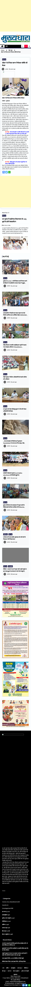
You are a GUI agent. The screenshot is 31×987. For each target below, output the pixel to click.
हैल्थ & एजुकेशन (5, 934)
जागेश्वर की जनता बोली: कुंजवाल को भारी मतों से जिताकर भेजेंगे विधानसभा (14, 538)
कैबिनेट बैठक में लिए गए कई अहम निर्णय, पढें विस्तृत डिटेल (14, 961)
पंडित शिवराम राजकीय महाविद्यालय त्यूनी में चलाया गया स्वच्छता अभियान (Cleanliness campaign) (14, 346)
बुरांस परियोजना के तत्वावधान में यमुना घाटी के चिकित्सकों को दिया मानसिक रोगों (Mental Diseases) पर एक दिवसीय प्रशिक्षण (14, 506)
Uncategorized (6, 908)
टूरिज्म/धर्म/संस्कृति (6, 918)
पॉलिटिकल (5, 534)
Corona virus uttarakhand (9, 902)
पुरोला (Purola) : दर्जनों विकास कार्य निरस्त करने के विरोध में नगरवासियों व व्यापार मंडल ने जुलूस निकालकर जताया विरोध (15, 282)
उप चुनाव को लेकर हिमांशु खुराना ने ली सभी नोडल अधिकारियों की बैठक (14, 410)
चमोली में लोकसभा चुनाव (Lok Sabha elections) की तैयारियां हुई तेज (12, 474)
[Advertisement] (15, 16)
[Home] (2, 46)
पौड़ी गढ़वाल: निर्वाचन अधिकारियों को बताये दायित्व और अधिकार (15, 378)
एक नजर (4, 911)
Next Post (5, 212)
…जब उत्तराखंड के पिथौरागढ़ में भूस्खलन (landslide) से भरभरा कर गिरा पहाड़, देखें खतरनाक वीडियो (13, 442)
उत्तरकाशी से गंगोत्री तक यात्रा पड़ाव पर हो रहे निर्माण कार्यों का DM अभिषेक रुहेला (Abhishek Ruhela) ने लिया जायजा (15, 314)
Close (3, 890)
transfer (4, 905)
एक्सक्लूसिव (10, 566)
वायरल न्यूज (4, 927)
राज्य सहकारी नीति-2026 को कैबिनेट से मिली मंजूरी (13, 958)
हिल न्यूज (4, 59)
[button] (22, 46)
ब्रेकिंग (3, 924)
